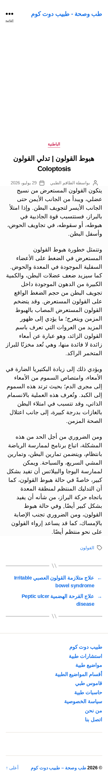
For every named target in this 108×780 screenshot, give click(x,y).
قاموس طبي (88, 683)
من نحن (93, 710)
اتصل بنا (93, 719)
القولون (87, 547)
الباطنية (54, 144)
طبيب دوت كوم (85, 647)
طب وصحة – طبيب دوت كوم (58, 767)
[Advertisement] (54, 84)
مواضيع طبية (88, 665)
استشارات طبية (85, 656)
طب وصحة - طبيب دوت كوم (66, 13)
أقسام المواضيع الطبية (78, 674)
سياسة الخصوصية (83, 701)
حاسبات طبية (88, 692)
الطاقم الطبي (62, 182)
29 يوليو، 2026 (24, 182)
